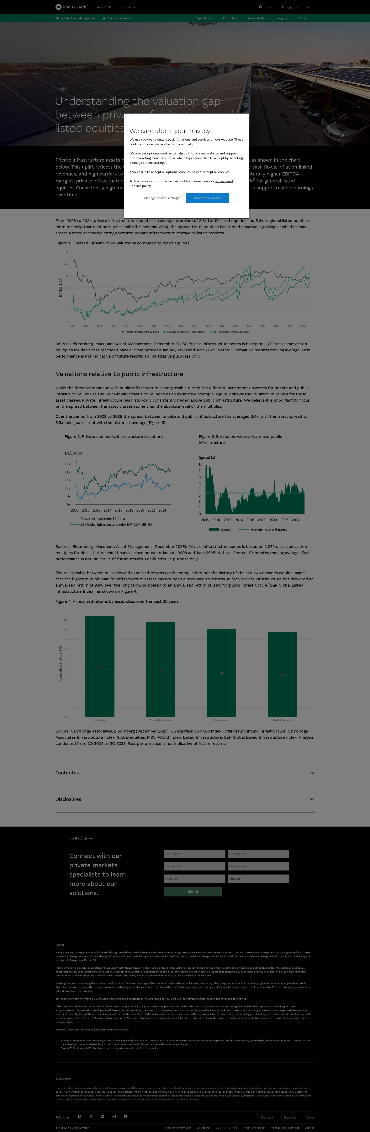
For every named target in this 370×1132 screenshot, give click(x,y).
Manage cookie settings (161, 198)
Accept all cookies (207, 198)
